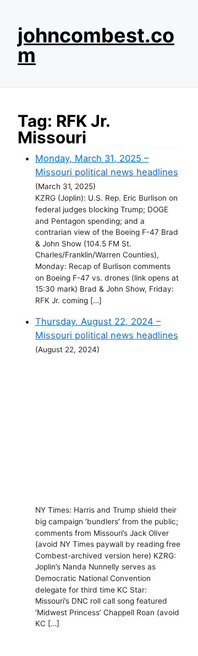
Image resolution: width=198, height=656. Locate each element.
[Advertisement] (107, 430)
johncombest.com (96, 45)
